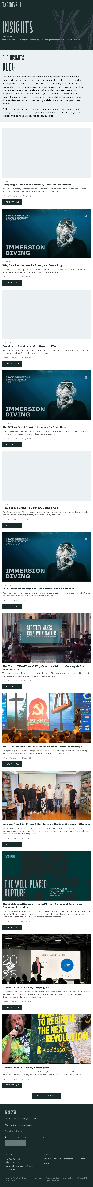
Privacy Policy (56, 1137)
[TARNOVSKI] (11, 4)
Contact (36, 1119)
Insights (26, 1119)
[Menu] (89, 5)
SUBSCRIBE (15, 1143)
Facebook (57, 1159)
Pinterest (47, 1164)
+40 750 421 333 (12, 1159)
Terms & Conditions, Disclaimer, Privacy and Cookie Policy (23, 1179)
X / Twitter (80, 1159)
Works (16, 1119)
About (8, 1119)
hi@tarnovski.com (13, 1162)
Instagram (69, 1159)
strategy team (14, 87)
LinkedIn (47, 1159)
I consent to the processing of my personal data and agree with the (34, 1137)
